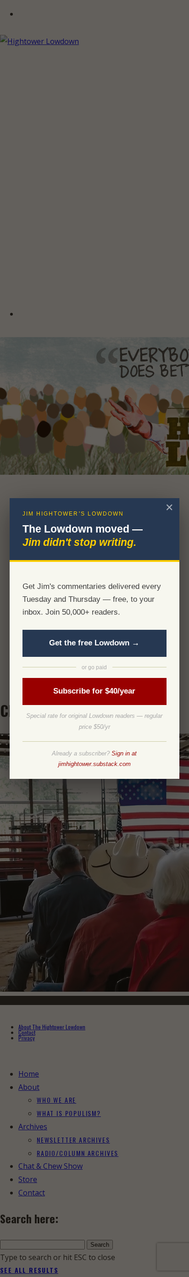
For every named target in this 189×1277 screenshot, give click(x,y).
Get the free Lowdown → (94, 642)
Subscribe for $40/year (94, 691)
